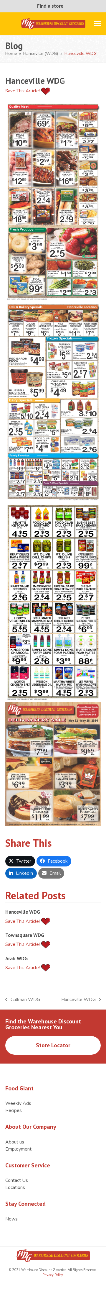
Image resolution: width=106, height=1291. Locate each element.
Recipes (13, 1110)
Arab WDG (16, 958)
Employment (18, 1149)
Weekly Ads (18, 1103)
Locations (15, 1187)
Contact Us (16, 1180)
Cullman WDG (22, 999)
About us (14, 1142)
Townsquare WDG (24, 935)
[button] (97, 23)
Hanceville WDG (22, 911)
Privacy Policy (52, 1275)
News (11, 1219)
